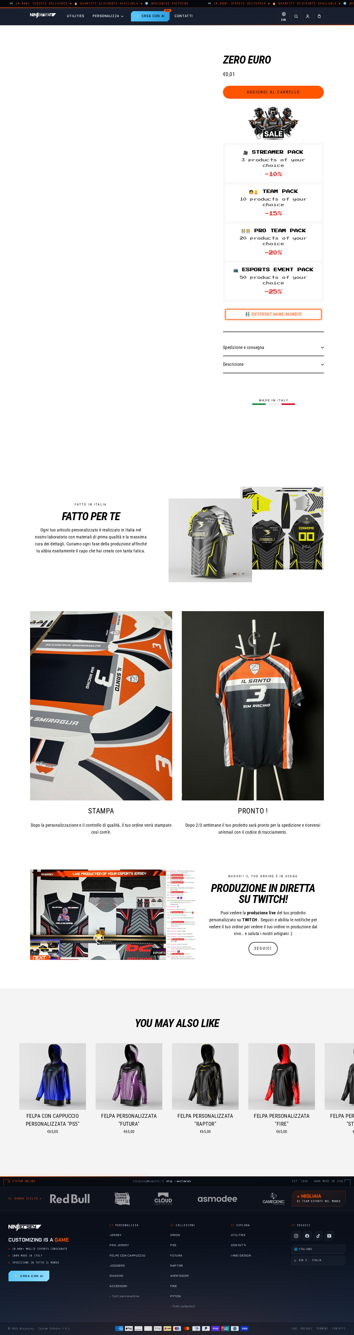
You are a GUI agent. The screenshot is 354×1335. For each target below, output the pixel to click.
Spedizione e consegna (243, 347)
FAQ (294, 1328)
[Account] (307, 16)
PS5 (173, 1245)
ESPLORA (240, 1225)
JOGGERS (117, 1266)
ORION (175, 1235)
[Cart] (319, 16)
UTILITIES (76, 16)
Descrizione (233, 364)
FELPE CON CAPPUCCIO (127, 1255)
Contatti (339, 1328)
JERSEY (115, 1235)
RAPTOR (176, 1266)
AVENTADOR (179, 1276)
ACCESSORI (118, 1286)
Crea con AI (29, 1276)
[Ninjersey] (43, 16)
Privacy (307, 1328)
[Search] (296, 16)
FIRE (173, 1286)
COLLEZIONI (182, 1225)
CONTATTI (184, 16)
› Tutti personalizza (124, 1296)
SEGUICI (263, 948)
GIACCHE (116, 1276)
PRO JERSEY (119, 1245)
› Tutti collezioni (182, 1306)
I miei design (241, 1255)
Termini (322, 1328)
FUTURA (176, 1255)
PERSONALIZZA (106, 16)
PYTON (175, 1296)
